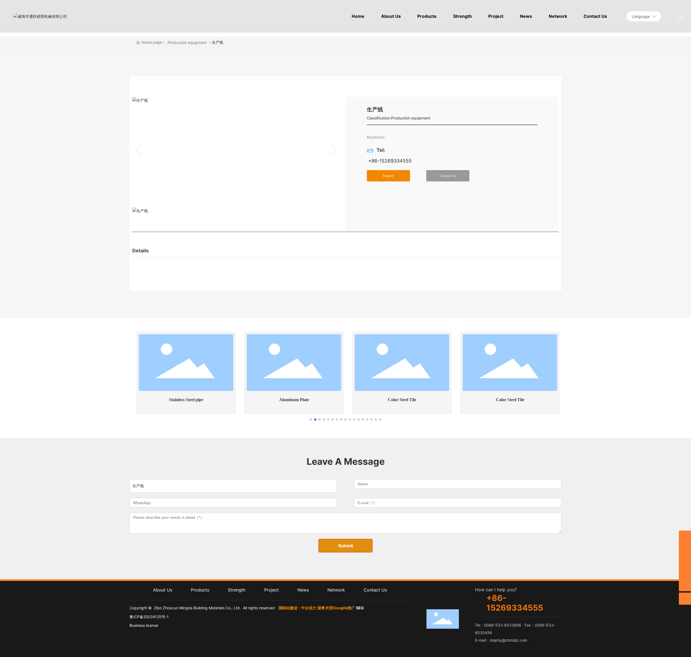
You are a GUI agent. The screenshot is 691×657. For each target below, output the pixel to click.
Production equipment (187, 42)
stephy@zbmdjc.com (508, 640)
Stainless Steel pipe (184, 399)
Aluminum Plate (292, 399)
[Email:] (685, 537)
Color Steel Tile (399, 399)
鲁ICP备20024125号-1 (149, 616)
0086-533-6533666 (502, 625)
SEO (360, 608)
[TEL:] (685, 549)
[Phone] (685, 573)
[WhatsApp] (685, 561)
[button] (311, 419)
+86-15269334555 (389, 161)
